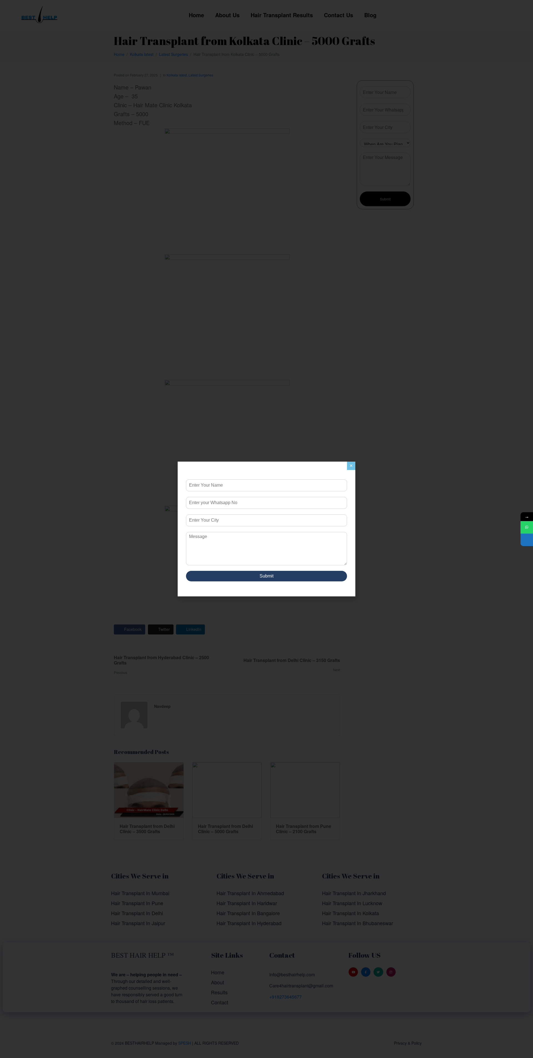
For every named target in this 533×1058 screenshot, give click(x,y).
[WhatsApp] (527, 527)
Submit (266, 576)
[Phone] (527, 540)
